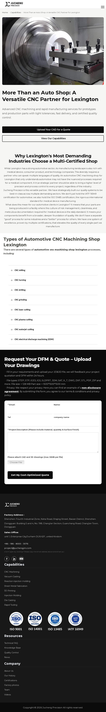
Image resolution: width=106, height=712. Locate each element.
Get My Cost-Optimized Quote (30, 475)
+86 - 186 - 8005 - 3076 (16, 543)
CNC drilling (20, 290)
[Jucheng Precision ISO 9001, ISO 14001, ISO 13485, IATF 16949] (45, 621)
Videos (7, 694)
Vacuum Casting (12, 576)
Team (7, 690)
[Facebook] (6, 558)
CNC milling (20, 270)
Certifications (10, 680)
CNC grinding (21, 300)
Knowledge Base (12, 648)
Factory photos (11, 685)
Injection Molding (12, 595)
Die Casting (9, 600)
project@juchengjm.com (17, 548)
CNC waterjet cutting (24, 329)
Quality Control (11, 652)
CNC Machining (11, 572)
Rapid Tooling (10, 605)
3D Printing (9, 590)
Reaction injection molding (17, 581)
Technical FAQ (11, 643)
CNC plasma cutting (24, 320)
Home (5, 12)
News (7, 657)
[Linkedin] (14, 558)
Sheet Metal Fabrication (15, 586)
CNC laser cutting (22, 310)
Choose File (16, 462)
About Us (8, 671)
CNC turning (20, 280)
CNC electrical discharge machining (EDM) (34, 339)
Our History (9, 675)
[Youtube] (21, 558)
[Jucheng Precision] (14, 4)
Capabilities (15, 12)
